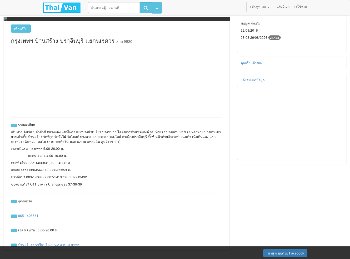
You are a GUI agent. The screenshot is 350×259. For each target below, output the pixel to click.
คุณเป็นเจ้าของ (252, 62)
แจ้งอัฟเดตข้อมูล (253, 80)
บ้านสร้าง (25, 244)
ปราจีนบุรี (40, 244)
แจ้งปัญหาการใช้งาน (292, 6)
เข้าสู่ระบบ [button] (258, 7)
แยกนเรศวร (57, 244)
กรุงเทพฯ (73, 244)
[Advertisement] (116, 79)
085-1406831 (28, 215)
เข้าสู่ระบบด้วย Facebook (285, 253)
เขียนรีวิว (21, 28)
